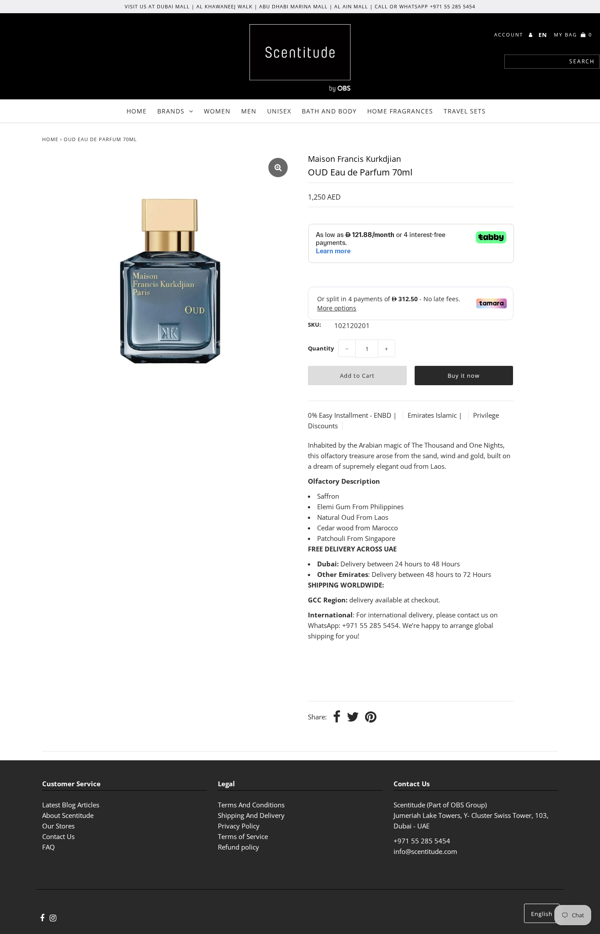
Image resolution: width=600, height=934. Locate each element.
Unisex (279, 111)
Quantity (321, 348)
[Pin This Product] (370, 717)
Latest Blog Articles (70, 804)
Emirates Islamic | (436, 415)
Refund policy (238, 847)
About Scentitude (68, 815)
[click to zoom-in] (278, 167)
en (543, 35)
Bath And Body (329, 111)
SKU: (314, 324)
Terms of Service (243, 836)
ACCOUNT (509, 34)
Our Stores (58, 825)
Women (217, 111)
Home (137, 111)
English (542, 914)
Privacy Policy (239, 825)
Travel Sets (465, 111)
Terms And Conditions (251, 804)
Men (249, 111)
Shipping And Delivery (251, 815)
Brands (170, 111)
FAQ (48, 847)
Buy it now (464, 375)
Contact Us (58, 836)
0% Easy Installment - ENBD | (353, 415)
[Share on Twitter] (353, 717)
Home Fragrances (400, 111)
